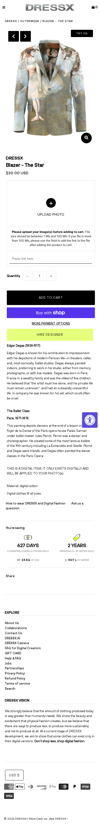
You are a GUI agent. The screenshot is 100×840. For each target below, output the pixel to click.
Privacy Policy (15, 673)
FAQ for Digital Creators (23, 648)
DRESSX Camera (17, 643)
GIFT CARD (13, 653)
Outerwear (29, 21)
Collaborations (16, 628)
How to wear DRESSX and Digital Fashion (36, 503)
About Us (12, 623)
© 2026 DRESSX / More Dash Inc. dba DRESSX (35, 818)
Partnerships (14, 668)
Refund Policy (15, 678)
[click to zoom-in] (86, 138)
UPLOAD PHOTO (51, 223)
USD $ (14, 775)
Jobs (8, 663)
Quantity (13, 276)
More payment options (51, 323)
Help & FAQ (13, 658)
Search (10, 688)
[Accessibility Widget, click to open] (90, 420)
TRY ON (82, 33)
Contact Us (13, 633)
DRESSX (14, 157)
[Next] (25, 36)
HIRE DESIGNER (50, 334)
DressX (11, 21)
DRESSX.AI (12, 638)
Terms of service (17, 683)
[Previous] (13, 36)
